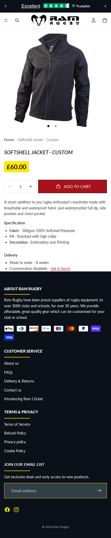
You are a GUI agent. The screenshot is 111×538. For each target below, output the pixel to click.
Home (9, 140)
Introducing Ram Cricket (23, 399)
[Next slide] (105, 6)
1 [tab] (48, 126)
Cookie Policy (14, 451)
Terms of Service (17, 424)
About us (11, 363)
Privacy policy (15, 442)
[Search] (17, 20)
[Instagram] (16, 510)
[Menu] (6, 20)
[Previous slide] (5, 6)
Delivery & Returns (19, 381)
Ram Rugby (61, 527)
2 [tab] (55, 126)
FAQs (8, 372)
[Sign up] (99, 490)
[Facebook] (7, 510)
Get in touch (60, 268)
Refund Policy (15, 433)
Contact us (12, 390)
